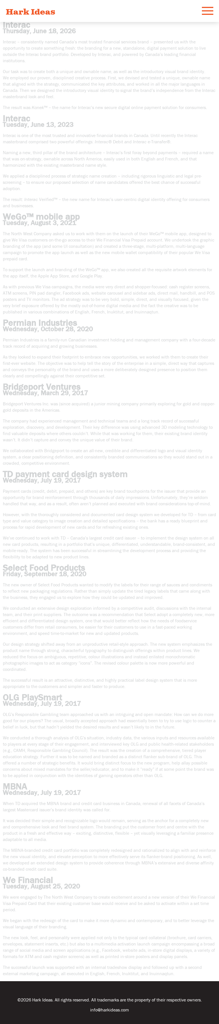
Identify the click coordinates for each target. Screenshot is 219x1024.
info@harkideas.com (109, 1010)
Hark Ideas (30, 12)
